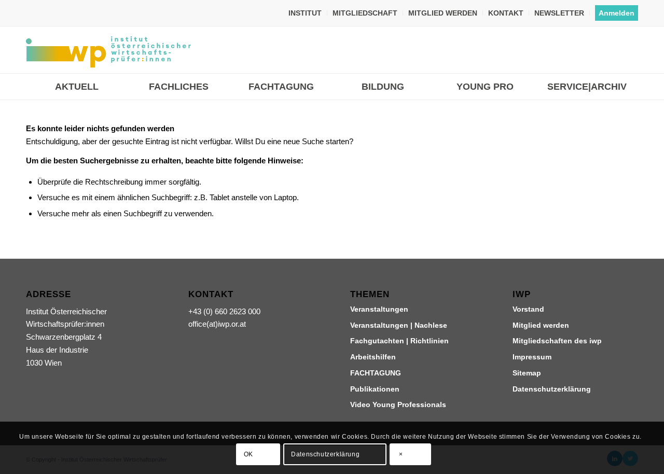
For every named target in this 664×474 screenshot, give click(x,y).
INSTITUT (305, 13)
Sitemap (527, 373)
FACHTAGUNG (375, 373)
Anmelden (616, 13)
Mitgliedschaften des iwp (557, 341)
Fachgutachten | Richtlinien (399, 341)
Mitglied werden (541, 325)
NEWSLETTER (559, 13)
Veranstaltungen (379, 309)
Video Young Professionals (398, 404)
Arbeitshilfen (373, 357)
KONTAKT (505, 13)
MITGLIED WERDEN (442, 13)
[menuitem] (305, 13)
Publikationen (374, 389)
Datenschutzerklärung (552, 389)
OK (248, 454)
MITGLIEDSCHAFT (365, 13)
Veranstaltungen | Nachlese (398, 325)
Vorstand (528, 309)
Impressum (532, 357)
